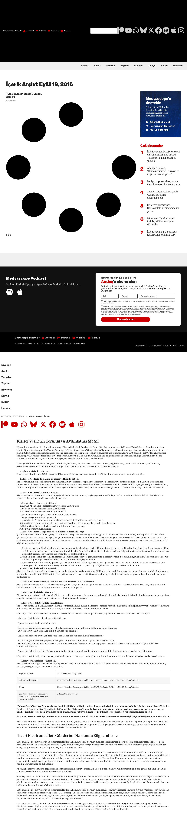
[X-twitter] (151, 30)
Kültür (164, 66)
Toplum (125, 66)
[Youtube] (128, 30)
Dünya (152, 66)
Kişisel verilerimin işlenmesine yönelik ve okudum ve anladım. (138, 302)
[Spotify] (166, 30)
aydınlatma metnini (132, 301)
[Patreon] (120, 30)
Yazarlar (110, 66)
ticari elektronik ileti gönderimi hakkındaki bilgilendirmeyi (157, 301)
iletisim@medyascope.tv (67, 694)
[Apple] (173, 30)
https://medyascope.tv (67, 459)
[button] (103, 14)
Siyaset (84, 66)
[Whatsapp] (136, 30)
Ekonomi (138, 66)
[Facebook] (158, 30)
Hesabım (177, 66)
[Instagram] (181, 30)
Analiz (97, 66)
